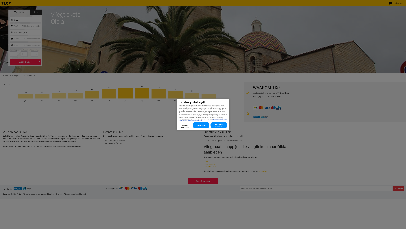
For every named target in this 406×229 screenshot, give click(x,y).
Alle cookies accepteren (219, 125)
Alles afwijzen (201, 125)
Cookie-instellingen (185, 126)
